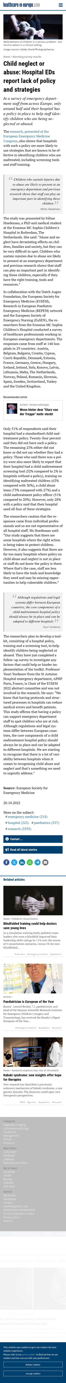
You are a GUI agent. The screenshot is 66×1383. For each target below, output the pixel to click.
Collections (10, 1152)
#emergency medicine (37, 954)
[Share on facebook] (6, 862)
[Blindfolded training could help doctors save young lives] (33, 900)
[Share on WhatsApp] (30, 862)
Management (11, 1136)
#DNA (22, 1102)
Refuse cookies (33, 1364)
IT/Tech (7, 1139)
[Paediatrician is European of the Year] (33, 978)
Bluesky (8, 1179)
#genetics (31, 1102)
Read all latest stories (23, 849)
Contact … (15, 839)
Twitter (7, 1175)
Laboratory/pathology (16, 1128)
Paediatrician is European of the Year (28, 1002)
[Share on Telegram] (38, 862)
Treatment (9, 1132)
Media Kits (9, 1195)
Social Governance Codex (18, 1213)
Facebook (9, 1172)
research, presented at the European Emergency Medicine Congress (26, 136)
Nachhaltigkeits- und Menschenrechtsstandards (19, 1208)
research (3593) (19, 828)
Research (9, 1143)
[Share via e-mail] (45, 862)
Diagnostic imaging (14, 1125)
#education (20, 954)
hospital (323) (18, 822)
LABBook (8, 1159)
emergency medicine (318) (28, 816)
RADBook (9, 1155)
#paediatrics (56, 954)
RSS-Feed (9, 1186)
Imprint (7, 1221)
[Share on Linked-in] (22, 862)
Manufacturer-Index (15, 1163)
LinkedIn (8, 1183)
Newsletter (10, 1199)
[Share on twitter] (14, 862)
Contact (8, 1202)
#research (57, 1027)
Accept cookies (33, 1373)
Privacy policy (11, 1217)
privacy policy (29, 1354)
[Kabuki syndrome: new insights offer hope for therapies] (33, 1052)
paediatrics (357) (46, 822)
